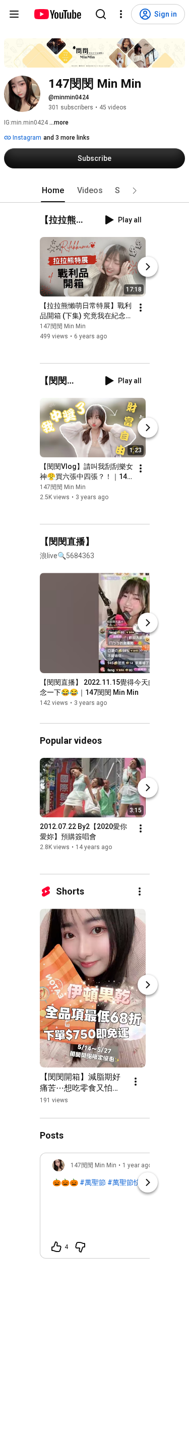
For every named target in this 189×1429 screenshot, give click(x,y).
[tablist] (95, 190)
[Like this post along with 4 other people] (56, 1247)
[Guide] (14, 14)
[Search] (101, 14)
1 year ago (137, 1165)
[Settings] (121, 14)
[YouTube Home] (57, 14)
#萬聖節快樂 (127, 1182)
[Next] (148, 267)
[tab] (53, 190)
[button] (134, 190)
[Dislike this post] (80, 1247)
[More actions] (141, 307)
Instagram (26, 137)
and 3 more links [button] (66, 137)
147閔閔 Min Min (63, 326)
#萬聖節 (93, 1182)
